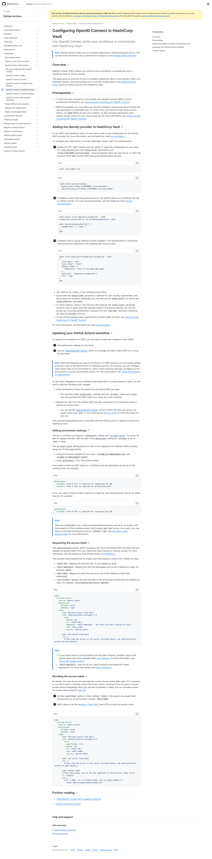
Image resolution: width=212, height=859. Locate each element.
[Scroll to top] (206, 853)
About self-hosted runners (71, 661)
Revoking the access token (68, 676)
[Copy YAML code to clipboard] (137, 475)
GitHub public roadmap (125, 55)
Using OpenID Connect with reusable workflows (78, 799)
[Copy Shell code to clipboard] (137, 163)
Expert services (106, 850)
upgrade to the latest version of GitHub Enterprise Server (96, 16)
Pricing (95, 850)
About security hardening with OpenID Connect (107, 102)
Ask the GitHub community (65, 830)
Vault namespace (103, 667)
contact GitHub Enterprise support (155, 16)
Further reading (63, 792)
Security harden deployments (91, 23)
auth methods (102, 658)
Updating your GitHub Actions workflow (80, 333)
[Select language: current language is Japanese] (208, 4)
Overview (59, 64)
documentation (118, 136)
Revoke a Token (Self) (88, 704)
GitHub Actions (12, 16)
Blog (116, 850)
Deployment (72, 23)
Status (88, 850)
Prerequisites (61, 93)
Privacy (80, 850)
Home (8, 11)
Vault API (81, 690)
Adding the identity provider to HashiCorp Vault (86, 127)
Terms (73, 850)
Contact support (61, 834)
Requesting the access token (69, 542)
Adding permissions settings (69, 430)
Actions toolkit (110, 413)
